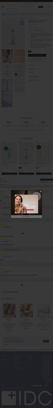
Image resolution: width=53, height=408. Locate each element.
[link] (26, 204)
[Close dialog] (37, 196)
